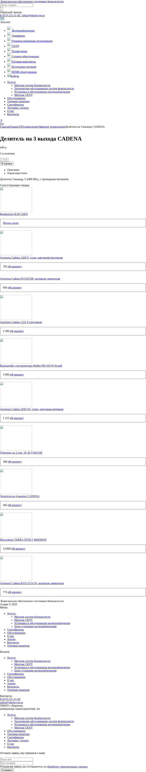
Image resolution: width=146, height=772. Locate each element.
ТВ (20, 126)
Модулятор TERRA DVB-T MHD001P (23, 539)
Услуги (11, 82)
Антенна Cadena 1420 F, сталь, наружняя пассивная (31, 257)
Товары (14, 126)
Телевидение (30, 126)
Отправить (7, 770)
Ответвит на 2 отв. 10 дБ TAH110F (21, 452)
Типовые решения (18, 101)
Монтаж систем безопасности (32, 85)
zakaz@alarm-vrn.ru (33, 15)
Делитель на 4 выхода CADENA (20, 496)
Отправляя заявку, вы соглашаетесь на (44, 766)
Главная (5, 126)
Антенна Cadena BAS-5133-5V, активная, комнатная (32, 583)
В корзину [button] (15, 266)
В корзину (6, 163)
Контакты (13, 114)
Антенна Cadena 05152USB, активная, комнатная (30, 278)
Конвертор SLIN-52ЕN (14, 214)
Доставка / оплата (18, 107)
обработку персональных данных (67, 766)
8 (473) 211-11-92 (10, 15)
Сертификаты (15, 104)
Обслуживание (16, 98)
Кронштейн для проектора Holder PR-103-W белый (31, 365)
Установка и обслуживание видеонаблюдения (42, 91)
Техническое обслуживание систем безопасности (44, 88)
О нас (10, 111)
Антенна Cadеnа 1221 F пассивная (21, 322)
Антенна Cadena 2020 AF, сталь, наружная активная (31, 409)
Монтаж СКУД (23, 94)
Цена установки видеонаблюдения (35, 626)
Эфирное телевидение (51, 126)
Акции (11, 639)
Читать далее (11, 223)
